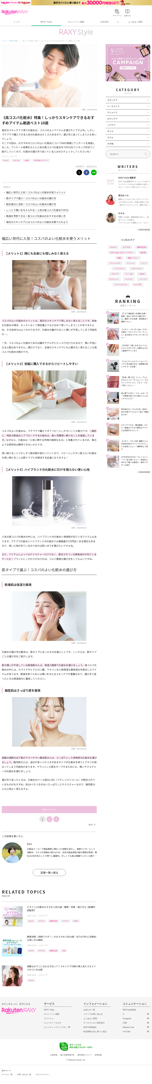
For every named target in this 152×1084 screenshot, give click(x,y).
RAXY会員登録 (129, 1010)
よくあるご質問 (135, 22)
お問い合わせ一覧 (24, 1074)
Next (91, 824)
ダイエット (114, 279)
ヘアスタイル (119, 268)
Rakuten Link (128, 1027)
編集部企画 (53, 921)
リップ (143, 263)
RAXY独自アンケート (41, 160)
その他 (110, 143)
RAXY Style (46, 22)
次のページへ (49, 809)
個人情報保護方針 (67, 1055)
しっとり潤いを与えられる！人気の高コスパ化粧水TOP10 (37, 210)
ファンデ (142, 279)
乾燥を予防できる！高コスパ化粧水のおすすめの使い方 (36, 216)
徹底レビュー (133, 257)
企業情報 (53, 1055)
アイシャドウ (115, 263)
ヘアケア (111, 124)
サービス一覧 (7, 1074)
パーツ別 (128, 274)
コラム (110, 137)
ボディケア (112, 118)
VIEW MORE (143, 229)
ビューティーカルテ (52, 1023)
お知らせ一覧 (89, 1010)
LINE (125, 1023)
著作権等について (84, 1055)
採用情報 (98, 1055)
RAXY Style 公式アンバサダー (122, 252)
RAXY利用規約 (89, 1027)
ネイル (110, 131)
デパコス (128, 279)
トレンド (130, 263)
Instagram (127, 1018)
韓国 (119, 257)
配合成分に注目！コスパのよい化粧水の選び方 (31, 204)
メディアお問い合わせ (93, 1014)
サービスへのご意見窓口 (94, 1023)
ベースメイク (113, 106)
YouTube (126, 1031)
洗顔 (63, 950)
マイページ (49, 1018)
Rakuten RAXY (15, 12)
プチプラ (65, 921)
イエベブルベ (136, 268)
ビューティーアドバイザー (55, 1027)
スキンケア (13, 156)
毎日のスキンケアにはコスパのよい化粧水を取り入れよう (37, 222)
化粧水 (26, 160)
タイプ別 (137, 284)
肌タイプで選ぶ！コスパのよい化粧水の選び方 (31, 198)
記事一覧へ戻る (49, 872)
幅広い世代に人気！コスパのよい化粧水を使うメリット (36, 192)
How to (6, 160)
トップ (17, 22)
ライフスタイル (121, 284)
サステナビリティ (43, 1074)
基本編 (143, 252)
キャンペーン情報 (76, 22)
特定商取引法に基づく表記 (95, 1031)
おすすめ (16, 160)
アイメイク (112, 112)
